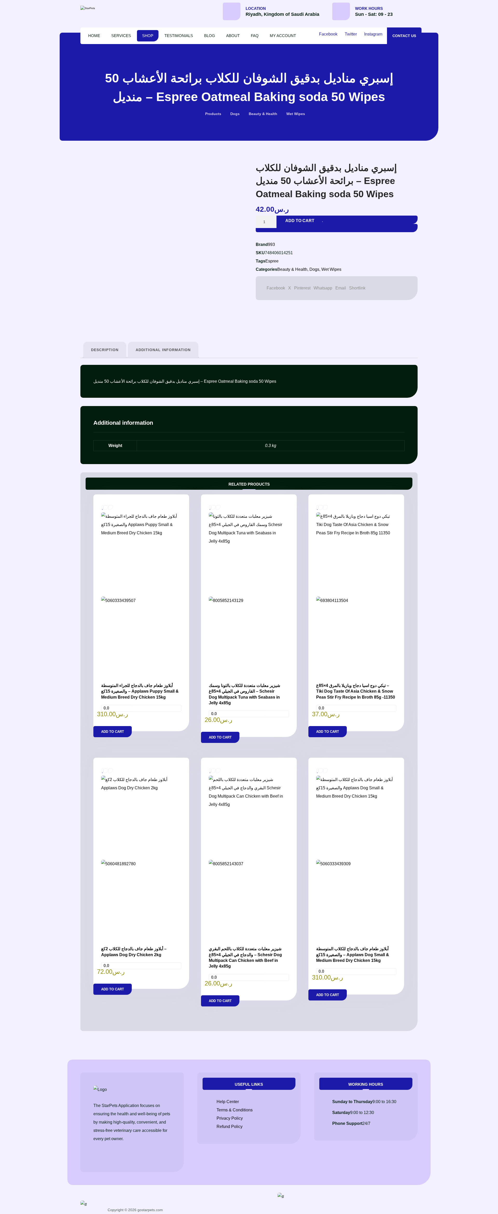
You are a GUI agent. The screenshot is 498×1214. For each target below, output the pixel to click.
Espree (272, 261)
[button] (412, 13)
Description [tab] (105, 350)
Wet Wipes (331, 269)
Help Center (228, 1101)
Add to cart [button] (112, 732)
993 (271, 244)
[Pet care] (102, 8)
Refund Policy (230, 1126)
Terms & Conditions (235, 1110)
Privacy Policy (230, 1118)
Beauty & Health (292, 269)
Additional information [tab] (163, 350)
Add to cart (299, 220)
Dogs (314, 269)
